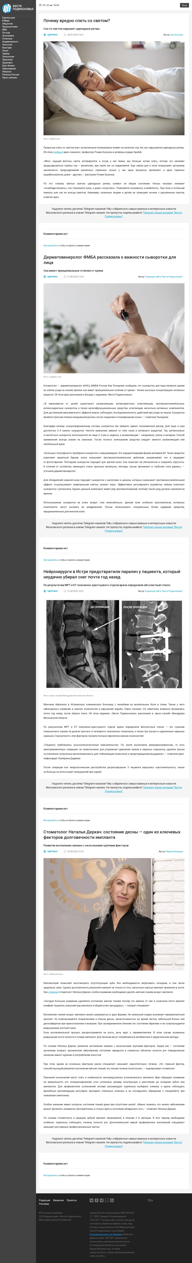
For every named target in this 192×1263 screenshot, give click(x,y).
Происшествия (10, 26)
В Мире (5, 20)
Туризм (5, 53)
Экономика (8, 35)
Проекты (72, 1200)
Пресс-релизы (9, 77)
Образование (9, 68)
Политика (7, 38)
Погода (6, 32)
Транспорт (7, 59)
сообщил (58, 152)
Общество (7, 23)
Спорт (5, 50)
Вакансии (58, 1200)
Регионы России (10, 74)
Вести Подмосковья (18, 8)
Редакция (44, 1200)
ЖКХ (4, 29)
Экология (7, 44)
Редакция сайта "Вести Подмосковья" (164, 276)
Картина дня (8, 17)
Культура (7, 47)
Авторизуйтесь (51, 245)
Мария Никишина (174, 851)
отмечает (53, 992)
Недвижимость (10, 41)
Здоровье (7, 62)
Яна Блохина (177, 35)
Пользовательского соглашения (106, 1234)
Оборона (6, 71)
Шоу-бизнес (8, 65)
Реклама (44, 1203)
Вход (184, 5)
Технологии (8, 56)
